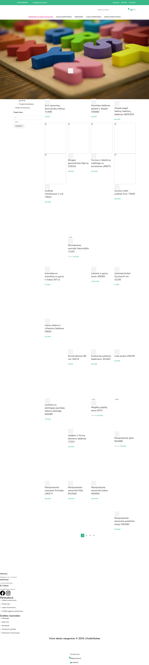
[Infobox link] (21, 3)
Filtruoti (19, 126)
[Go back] (16, 23)
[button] (47, 101)
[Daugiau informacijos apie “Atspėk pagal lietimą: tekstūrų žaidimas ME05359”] (117, 104)
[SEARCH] (123, 10)
